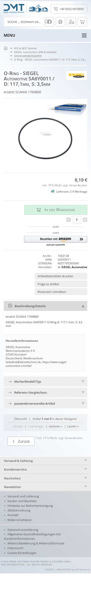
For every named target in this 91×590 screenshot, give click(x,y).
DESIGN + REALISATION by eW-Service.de (67, 570)
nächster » (55, 426)
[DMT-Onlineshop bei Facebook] (49, 21)
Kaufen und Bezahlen (22, 501)
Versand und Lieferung (23, 496)
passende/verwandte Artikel (34, 403)
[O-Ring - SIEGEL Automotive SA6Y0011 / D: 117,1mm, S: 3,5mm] (45, 134)
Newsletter (12, 487)
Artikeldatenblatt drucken (55, 276)
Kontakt (13, 515)
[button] (55, 241)
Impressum (15, 548)
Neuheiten (12, 478)
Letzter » (73, 426)
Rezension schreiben (52, 292)
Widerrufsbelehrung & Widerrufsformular (35, 543)
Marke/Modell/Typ (27, 381)
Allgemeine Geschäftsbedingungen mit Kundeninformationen (32, 536)
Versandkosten (78, 185)
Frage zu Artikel (48, 284)
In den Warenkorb (56, 210)
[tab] (45, 306)
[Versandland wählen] (60, 21)
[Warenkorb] (82, 21)
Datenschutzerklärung (22, 530)
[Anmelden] (71, 21)
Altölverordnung (18, 510)
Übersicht (20, 419)
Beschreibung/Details (30, 306)
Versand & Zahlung (18, 461)
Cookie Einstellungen (21, 553)
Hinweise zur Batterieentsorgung (30, 506)
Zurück (24, 441)
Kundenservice (15, 469)
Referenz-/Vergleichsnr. (31, 392)
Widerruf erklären (19, 520)
